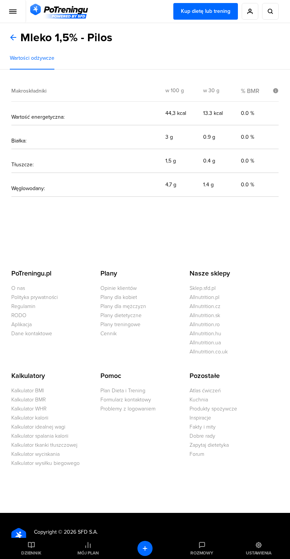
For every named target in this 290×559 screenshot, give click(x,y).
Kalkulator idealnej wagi (38, 427)
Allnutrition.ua (205, 342)
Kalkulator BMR (28, 399)
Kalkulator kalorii (29, 418)
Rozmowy (201, 553)
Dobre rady (202, 436)
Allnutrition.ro (205, 324)
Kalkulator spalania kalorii (39, 436)
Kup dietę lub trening (205, 11)
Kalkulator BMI (27, 390)
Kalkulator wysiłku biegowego (45, 463)
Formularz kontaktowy (125, 399)
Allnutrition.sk (205, 315)
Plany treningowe (120, 324)
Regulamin (23, 306)
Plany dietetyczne (121, 315)
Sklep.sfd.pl (203, 288)
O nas (18, 288)
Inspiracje (200, 418)
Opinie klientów (118, 288)
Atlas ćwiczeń (205, 390)
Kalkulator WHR (28, 409)
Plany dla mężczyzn (123, 306)
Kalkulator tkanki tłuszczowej (44, 445)
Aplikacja (21, 324)
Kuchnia (199, 399)
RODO (18, 315)
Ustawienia (258, 553)
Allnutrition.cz (205, 306)
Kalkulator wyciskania (35, 454)
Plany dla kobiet (118, 297)
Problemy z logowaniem (128, 409)
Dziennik (31, 553)
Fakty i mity (203, 427)
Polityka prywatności (34, 297)
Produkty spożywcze (213, 409)
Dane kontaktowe (31, 333)
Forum (197, 454)
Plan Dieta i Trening (122, 390)
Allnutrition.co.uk (209, 351)
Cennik (108, 333)
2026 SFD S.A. (81, 532)
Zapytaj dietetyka (209, 445)
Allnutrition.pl (204, 297)
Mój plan (88, 553)
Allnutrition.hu (205, 333)
